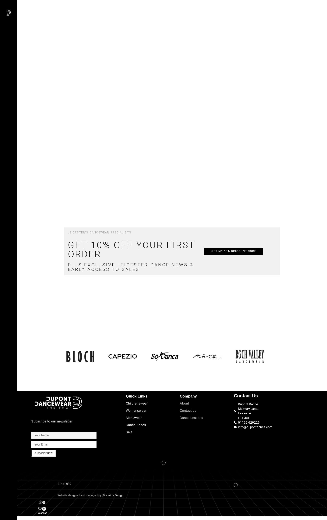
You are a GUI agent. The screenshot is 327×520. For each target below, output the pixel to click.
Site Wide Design (112, 495)
